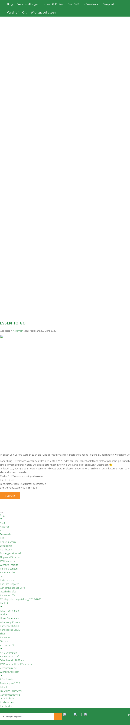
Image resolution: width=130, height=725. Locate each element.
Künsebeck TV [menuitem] (7, 595)
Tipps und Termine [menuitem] (10, 557)
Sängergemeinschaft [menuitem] (11, 553)
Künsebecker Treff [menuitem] (9, 656)
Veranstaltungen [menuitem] (9, 568)
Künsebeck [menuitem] (6, 637)
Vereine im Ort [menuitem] (7, 646)
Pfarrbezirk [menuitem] (6, 549)
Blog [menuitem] (2, 517)
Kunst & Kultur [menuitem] (8, 574)
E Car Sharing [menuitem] (7, 679)
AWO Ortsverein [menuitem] (8, 652)
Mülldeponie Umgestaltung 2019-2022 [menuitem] (21, 599)
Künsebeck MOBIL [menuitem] (9, 625)
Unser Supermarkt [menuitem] (10, 618)
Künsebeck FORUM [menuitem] (10, 629)
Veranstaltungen (28, 4)
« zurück (10, 495)
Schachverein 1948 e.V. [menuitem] (12, 660)
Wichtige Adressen (43, 12)
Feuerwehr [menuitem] (6, 534)
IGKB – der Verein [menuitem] (9, 610)
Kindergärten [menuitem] (7, 702)
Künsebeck (91, 4)
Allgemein (18, 330)
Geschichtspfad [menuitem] (8, 591)
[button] (65, 109)
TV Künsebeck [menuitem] (7, 561)
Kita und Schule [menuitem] (8, 541)
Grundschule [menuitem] (7, 698)
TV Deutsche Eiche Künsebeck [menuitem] (16, 664)
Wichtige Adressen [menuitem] (10, 673)
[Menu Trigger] (1, 512)
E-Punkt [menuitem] (4, 687)
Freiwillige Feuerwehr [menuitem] (11, 690)
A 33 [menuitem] (2, 522)
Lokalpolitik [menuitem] (6, 545)
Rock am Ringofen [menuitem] (9, 583)
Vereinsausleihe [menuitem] (8, 667)
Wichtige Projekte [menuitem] (9, 564)
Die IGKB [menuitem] (4, 604)
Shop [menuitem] (3, 633)
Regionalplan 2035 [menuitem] (10, 683)
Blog (10, 4)
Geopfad (108, 4)
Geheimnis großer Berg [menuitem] (12, 587)
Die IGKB (73, 4)
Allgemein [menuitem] (5, 526)
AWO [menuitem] (2, 530)
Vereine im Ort (16, 12)
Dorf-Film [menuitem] (5, 614)
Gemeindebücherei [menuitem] (10, 694)
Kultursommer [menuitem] (7, 580)
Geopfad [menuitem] (4, 641)
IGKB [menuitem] (2, 538)
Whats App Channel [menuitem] (10, 622)
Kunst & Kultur (53, 4)
